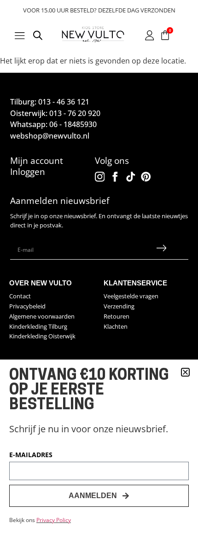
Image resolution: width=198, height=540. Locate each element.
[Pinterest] (146, 177)
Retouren (116, 316)
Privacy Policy (53, 520)
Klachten (116, 326)
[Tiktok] (131, 177)
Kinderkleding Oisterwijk (42, 336)
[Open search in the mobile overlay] (37, 36)
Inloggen (27, 171)
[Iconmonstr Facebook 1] (115, 177)
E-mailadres (30, 455)
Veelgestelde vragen (131, 296)
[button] (185, 372)
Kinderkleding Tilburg (38, 326)
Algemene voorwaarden (42, 316)
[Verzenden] (161, 250)
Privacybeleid (27, 306)
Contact (20, 296)
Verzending (119, 306)
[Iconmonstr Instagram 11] (100, 177)
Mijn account (36, 160)
